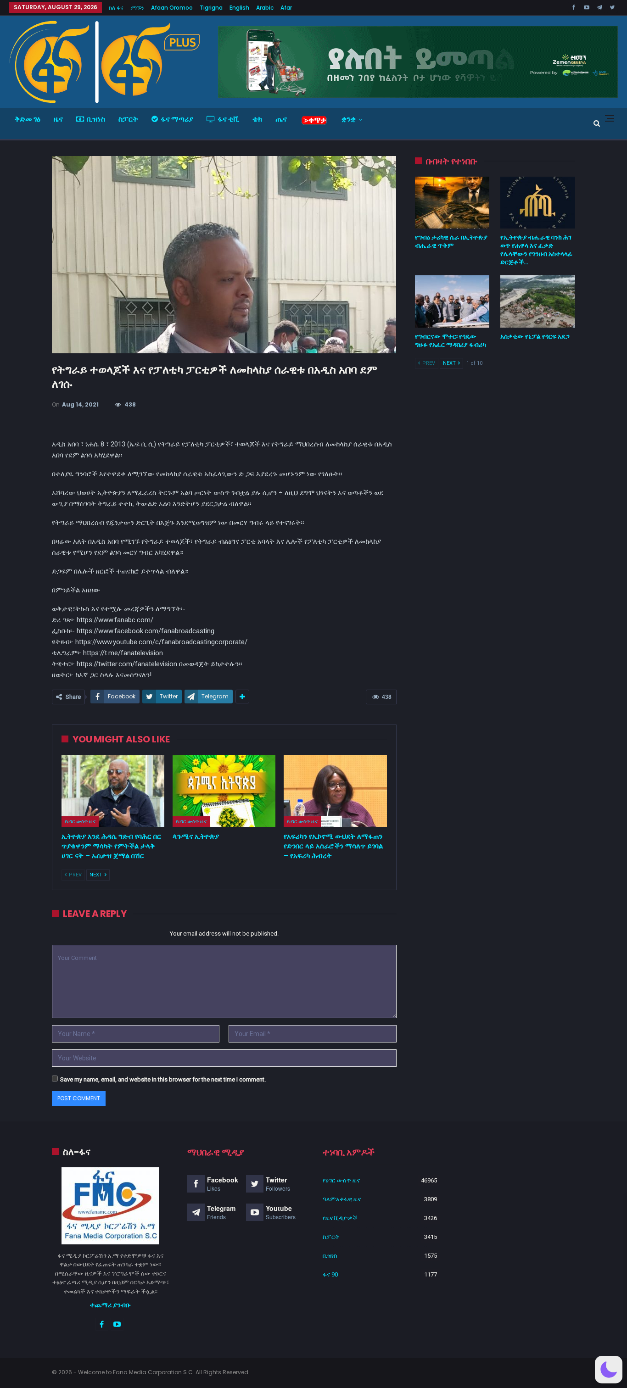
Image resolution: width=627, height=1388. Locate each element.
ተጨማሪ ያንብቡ (110, 1305)
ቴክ (257, 119)
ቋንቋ (348, 119)
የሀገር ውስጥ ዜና (80, 821)
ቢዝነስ (96, 119)
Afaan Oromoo (172, 7)
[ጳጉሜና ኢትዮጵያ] (224, 791)
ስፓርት (128, 119)
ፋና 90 (330, 1274)
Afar (286, 7)
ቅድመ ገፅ (27, 119)
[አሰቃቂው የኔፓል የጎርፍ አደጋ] (537, 301)
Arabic (265, 7)
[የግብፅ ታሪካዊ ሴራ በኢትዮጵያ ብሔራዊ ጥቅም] (452, 203)
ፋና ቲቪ (228, 119)
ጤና (281, 119)
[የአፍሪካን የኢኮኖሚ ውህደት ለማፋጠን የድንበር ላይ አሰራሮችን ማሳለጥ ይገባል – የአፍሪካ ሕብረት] (335, 791)
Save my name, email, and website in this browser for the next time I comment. (163, 1079)
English (239, 7)
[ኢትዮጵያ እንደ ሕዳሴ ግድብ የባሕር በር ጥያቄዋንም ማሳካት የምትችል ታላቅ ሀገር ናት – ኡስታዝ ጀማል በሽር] (113, 791)
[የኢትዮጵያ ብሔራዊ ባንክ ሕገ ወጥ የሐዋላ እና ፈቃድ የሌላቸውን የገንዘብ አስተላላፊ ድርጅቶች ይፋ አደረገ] (537, 203)
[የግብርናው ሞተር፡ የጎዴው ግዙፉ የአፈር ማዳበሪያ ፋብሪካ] (452, 301)
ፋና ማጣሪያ (177, 119)
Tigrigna (211, 7)
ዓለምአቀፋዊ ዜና (342, 1199)
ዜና (58, 119)
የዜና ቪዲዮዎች (340, 1218)
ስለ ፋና (116, 7)
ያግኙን (137, 7)
